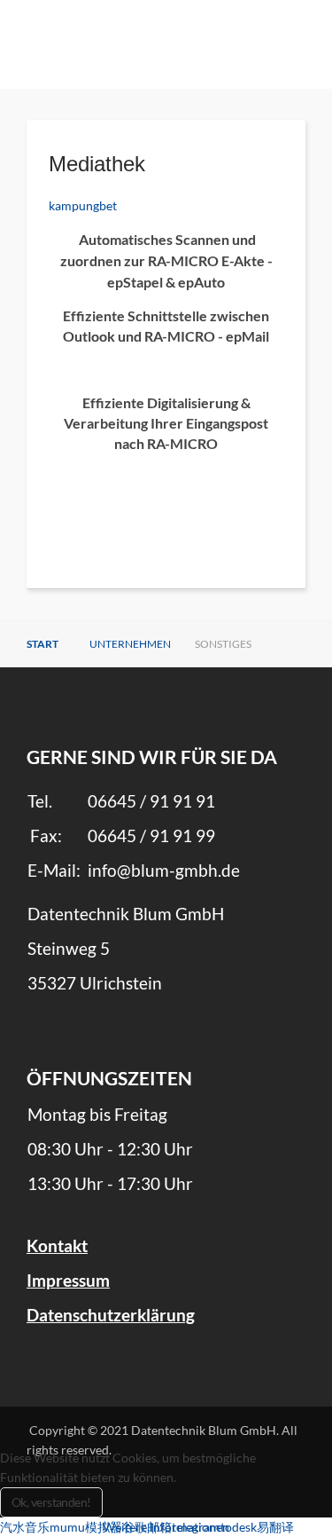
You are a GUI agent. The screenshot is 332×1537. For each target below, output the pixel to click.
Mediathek (97, 164)
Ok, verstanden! (51, 1501)
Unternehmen (130, 643)
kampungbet (83, 205)
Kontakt (57, 1246)
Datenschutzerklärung (111, 1315)
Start (42, 643)
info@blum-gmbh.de (164, 870)
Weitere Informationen (166, 1526)
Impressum (68, 1280)
